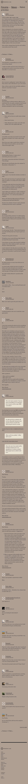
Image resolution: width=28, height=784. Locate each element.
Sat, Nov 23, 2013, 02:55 (10, 575)
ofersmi (7, 607)
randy (7, 14)
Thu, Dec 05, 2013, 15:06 (10, 644)
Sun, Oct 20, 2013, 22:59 (10, 60)
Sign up (2, 778)
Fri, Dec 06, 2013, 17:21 (9, 684)
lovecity (8, 96)
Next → (11, 54)
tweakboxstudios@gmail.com (13, 597)
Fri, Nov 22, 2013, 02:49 (9, 320)
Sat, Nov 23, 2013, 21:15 (10, 587)
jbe (6, 632)
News (14, 7)
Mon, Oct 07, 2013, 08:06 (10, 15)
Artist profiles (3, 763)
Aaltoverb (3, 753)
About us (3, 762)
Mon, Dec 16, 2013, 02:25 (10, 715)
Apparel (2, 759)
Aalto (2, 752)
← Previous (4, 54)
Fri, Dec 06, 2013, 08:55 (9, 671)
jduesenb (8, 643)
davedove (8, 281)
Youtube (2, 773)
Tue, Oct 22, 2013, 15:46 (9, 77)
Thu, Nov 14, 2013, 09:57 (10, 299)
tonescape (8, 59)
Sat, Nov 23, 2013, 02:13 (10, 472)
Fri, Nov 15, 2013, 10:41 (9, 309)
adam (7, 683)
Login (2, 776)
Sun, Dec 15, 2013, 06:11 (10, 704)
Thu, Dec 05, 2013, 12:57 (10, 633)
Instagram (3, 772)
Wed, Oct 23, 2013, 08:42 (10, 113)
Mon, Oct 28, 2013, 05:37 (10, 172)
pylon (7, 130)
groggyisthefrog (10, 76)
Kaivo (2, 754)
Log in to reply (23, 727)
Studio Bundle (4, 758)
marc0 (7, 210)
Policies (2, 769)
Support (2, 768)
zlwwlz (7, 307)
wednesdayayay (10, 258)
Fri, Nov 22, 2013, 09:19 (9, 396)
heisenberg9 (9, 693)
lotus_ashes (9, 298)
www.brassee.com (6, 389)
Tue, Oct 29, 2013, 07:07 (9, 260)
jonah (7, 171)
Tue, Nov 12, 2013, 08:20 (10, 282)
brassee (8, 319)
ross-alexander (9, 703)
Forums (4, 7)
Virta (2, 755)
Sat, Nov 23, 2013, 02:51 (10, 524)
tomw (7, 151)
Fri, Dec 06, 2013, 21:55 (9, 694)
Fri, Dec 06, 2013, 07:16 (9, 657)
